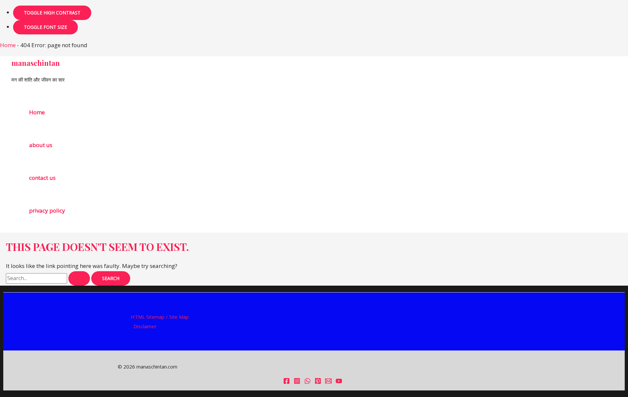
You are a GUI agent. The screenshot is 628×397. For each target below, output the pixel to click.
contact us (42, 177)
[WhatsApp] (307, 382)
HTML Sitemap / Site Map (160, 316)
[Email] (328, 382)
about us (40, 145)
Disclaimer (145, 326)
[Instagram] (297, 382)
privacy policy (47, 210)
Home (8, 45)
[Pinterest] (318, 382)
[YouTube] (339, 382)
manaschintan (35, 63)
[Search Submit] (79, 278)
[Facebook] (286, 382)
